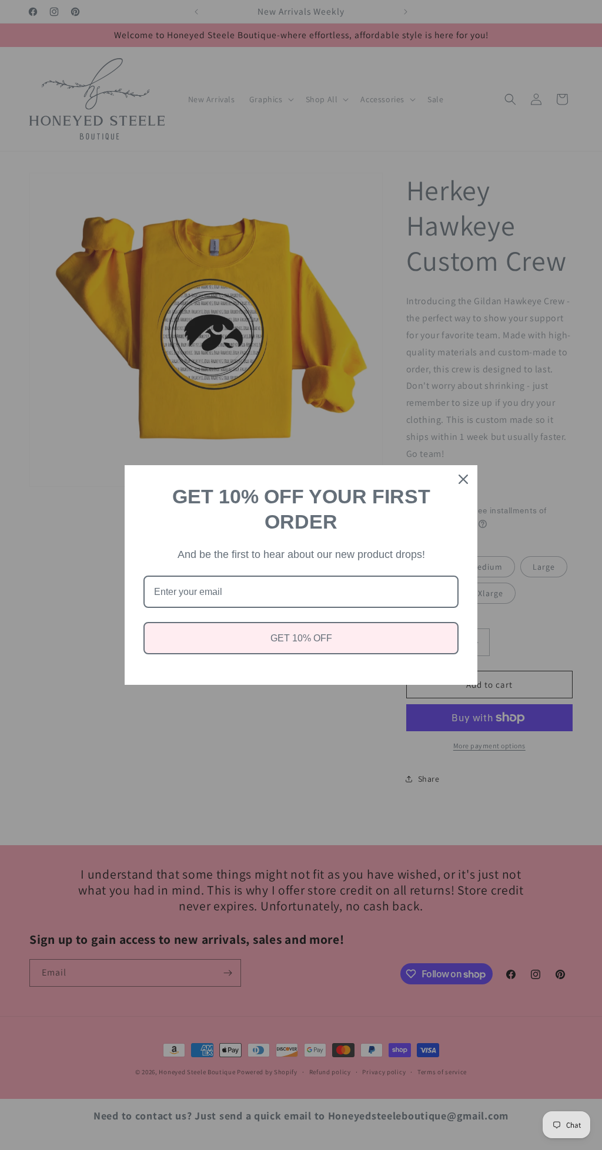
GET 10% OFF (301, 638)
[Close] (463, 479)
